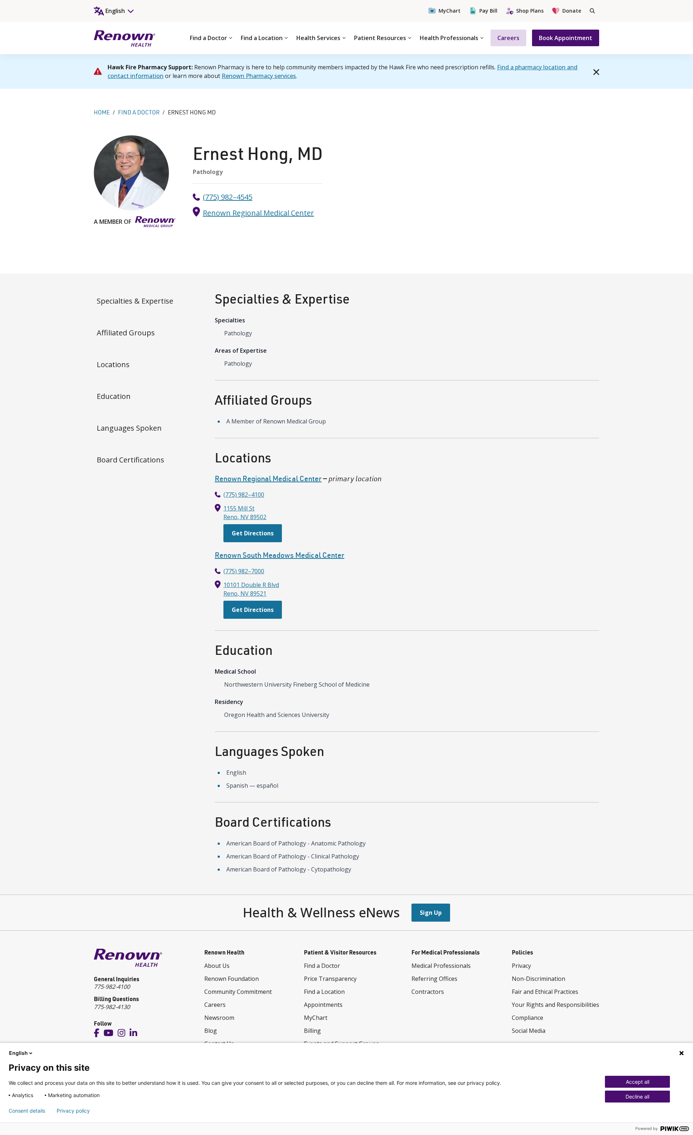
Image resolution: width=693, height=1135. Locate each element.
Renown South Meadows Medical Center (279, 555)
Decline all (637, 1096)
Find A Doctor (139, 112)
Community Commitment (238, 992)
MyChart (450, 10)
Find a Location (262, 38)
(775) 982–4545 (227, 197)
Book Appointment (565, 38)
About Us (217, 966)
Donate (571, 10)
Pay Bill (488, 10)
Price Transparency (330, 979)
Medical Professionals (441, 966)
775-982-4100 (112, 987)
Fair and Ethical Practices (545, 992)
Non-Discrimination (538, 979)
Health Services (318, 38)
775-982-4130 (112, 1007)
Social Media (528, 1031)
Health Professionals (449, 38)
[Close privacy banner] (681, 1053)
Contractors (427, 992)
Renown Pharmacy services (259, 76)
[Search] (592, 11)
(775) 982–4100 (243, 495)
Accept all (637, 1082)
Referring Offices (434, 979)
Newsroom (219, 1018)
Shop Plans (530, 10)
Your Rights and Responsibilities (555, 1005)
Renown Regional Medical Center (258, 213)
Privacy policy (73, 1111)
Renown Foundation (231, 979)
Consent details (27, 1111)
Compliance (527, 1018)
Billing (312, 1031)
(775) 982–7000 (243, 571)
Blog (210, 1031)
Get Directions (253, 533)
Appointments (323, 1005)
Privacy (521, 966)
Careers (508, 38)
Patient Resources (380, 38)
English (18, 1053)
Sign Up (431, 913)
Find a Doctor (208, 38)
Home (102, 112)
